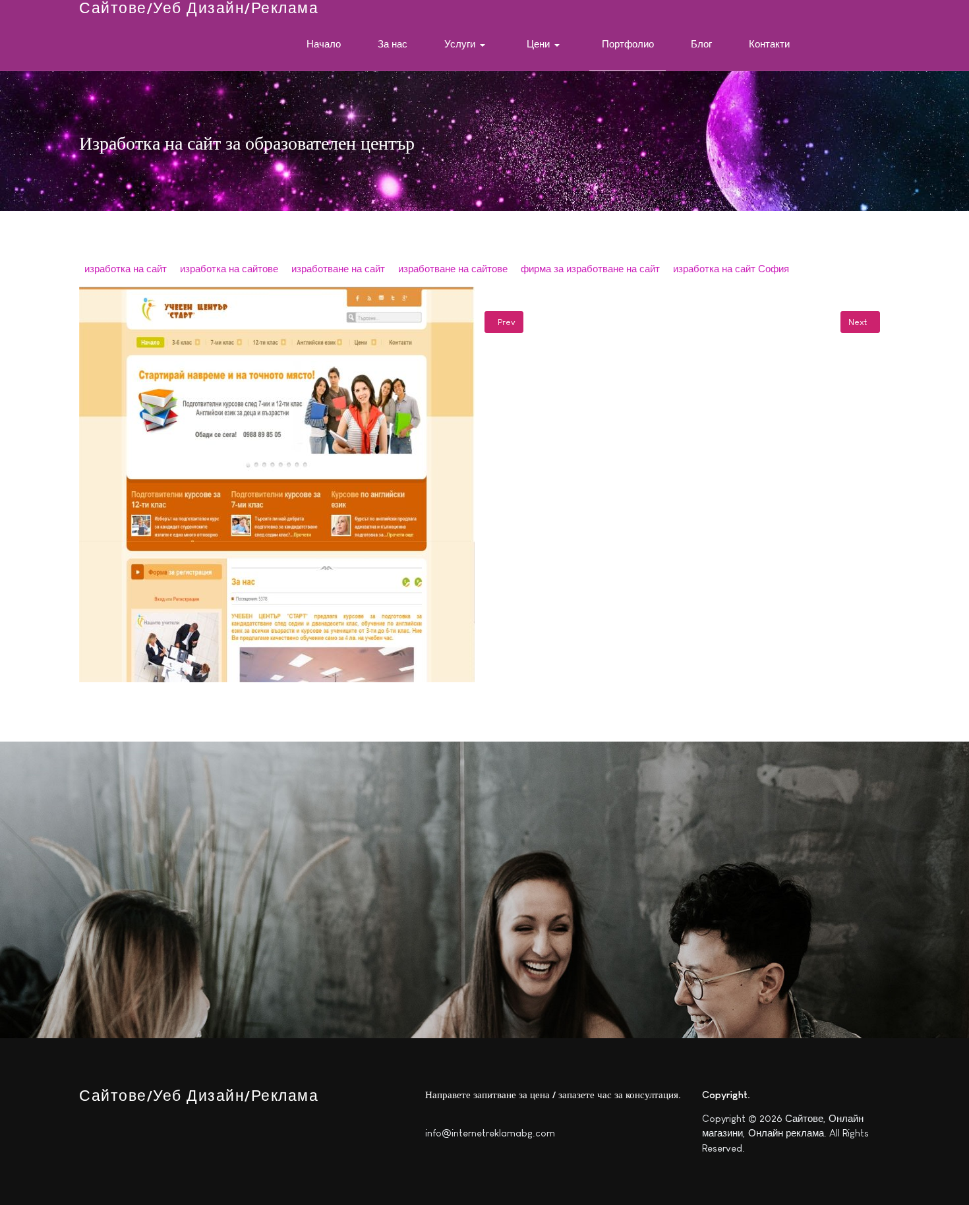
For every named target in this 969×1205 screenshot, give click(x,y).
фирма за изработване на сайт (590, 268)
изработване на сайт (338, 268)
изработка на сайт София (731, 268)
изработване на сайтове (453, 268)
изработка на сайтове (229, 268)
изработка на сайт (125, 268)
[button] (467, 44)
